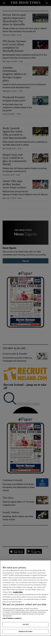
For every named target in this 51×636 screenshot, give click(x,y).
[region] (25, 598)
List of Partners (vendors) (12, 618)
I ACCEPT (25, 624)
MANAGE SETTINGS (25, 631)
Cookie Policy (18, 592)
